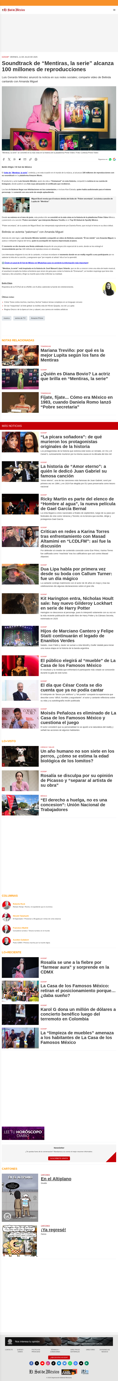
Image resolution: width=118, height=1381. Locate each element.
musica (7, 318)
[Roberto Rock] (6, 905)
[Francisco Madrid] (6, 929)
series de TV (20, 318)
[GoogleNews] (76, 1363)
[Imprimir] (36, 159)
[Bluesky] (64, 1363)
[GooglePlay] (87, 1363)
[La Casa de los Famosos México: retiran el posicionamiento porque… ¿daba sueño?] (20, 991)
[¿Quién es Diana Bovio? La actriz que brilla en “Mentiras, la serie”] (20, 379)
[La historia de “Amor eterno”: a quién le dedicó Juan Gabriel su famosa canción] (20, 476)
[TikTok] (53, 1363)
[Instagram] (48, 1363)
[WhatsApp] (14, 159)
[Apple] (81, 1363)
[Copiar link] (30, 159)
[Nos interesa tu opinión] (59, 1341)
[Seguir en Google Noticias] (114, 159)
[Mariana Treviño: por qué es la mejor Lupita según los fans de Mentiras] (20, 355)
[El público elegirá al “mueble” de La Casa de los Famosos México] (20, 666)
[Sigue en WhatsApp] (110, 159)
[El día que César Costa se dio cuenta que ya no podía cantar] (20, 692)
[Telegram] (19, 159)
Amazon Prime (37, 318)
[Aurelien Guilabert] (6, 941)
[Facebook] (4, 159)
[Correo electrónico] (25, 159)
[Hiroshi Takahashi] (6, 917)
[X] (9, 159)
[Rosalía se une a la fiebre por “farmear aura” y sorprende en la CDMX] (20, 967)
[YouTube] (42, 1363)
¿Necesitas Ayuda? (59, 1357)
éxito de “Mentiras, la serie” (16, 173)
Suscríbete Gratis (59, 1158)
